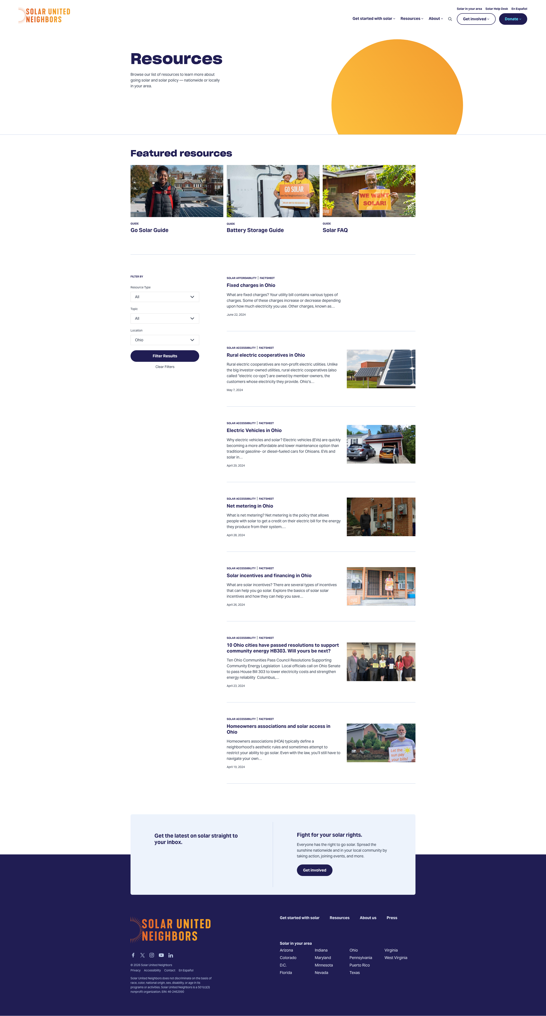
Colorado (288, 958)
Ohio (354, 950)
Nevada (321, 973)
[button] (450, 19)
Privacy (136, 971)
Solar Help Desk (496, 9)
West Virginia (396, 958)
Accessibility (152, 971)
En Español (519, 9)
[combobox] (165, 297)
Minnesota (324, 965)
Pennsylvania (361, 958)
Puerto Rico (360, 965)
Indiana (321, 950)
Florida (286, 973)
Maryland (323, 958)
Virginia (391, 950)
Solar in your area (469, 9)
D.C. (283, 965)
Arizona (286, 950)
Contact (169, 971)
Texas (355, 973)
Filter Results (165, 356)
